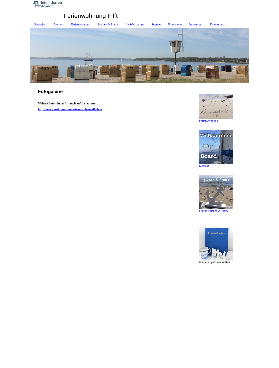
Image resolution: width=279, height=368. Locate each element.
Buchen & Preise (108, 24)
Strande (156, 24)
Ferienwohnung (80, 24)
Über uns (58, 24)
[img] (139, 55)
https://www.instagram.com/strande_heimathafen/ (70, 109)
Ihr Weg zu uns (135, 24)
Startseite (39, 24)
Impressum (195, 24)
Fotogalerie (175, 24)
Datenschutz (217, 24)
